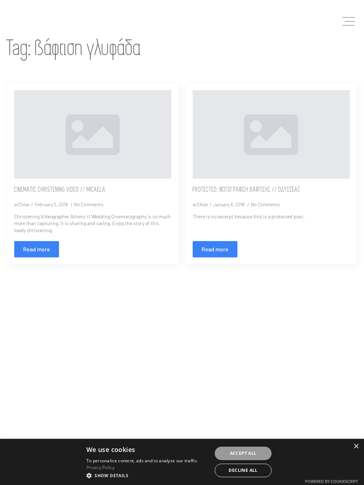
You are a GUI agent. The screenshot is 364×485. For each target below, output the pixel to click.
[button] (147, 475)
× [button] (356, 446)
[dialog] (182, 462)
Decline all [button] (243, 470)
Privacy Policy (100, 467)
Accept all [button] (243, 453)
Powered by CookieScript (331, 481)
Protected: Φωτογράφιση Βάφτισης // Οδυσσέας (246, 190)
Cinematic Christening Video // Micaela (60, 190)
